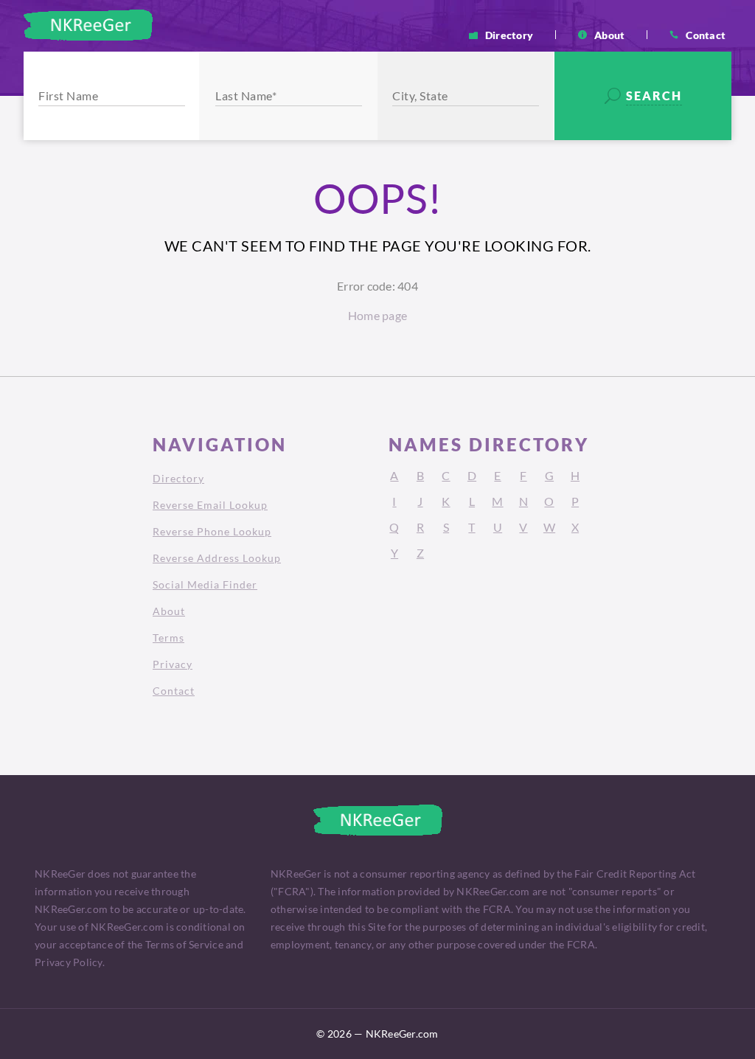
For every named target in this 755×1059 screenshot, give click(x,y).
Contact (706, 34)
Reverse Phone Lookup (212, 531)
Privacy (172, 664)
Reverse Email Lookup (210, 505)
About (609, 34)
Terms (168, 637)
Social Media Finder (205, 584)
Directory (509, 34)
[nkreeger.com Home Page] (88, 25)
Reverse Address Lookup (217, 558)
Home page (377, 315)
